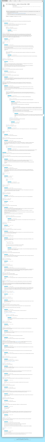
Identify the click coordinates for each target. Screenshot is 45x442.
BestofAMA (5, 1)
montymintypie (4, 397)
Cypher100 (4, 192)
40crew (3, 164)
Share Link (5, 50)
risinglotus (4, 155)
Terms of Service (23, 438)
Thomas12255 (4, 222)
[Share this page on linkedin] (10, 17)
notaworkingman (4, 228)
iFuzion (3, 349)
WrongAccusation (4, 427)
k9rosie (3, 137)
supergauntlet (10, 117)
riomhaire (4, 272)
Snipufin (3, 303)
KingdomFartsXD (4, 251)
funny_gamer (7, 314)
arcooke (14, 106)
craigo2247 (4, 417)
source (41, 16)
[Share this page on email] (14, 17)
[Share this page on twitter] (7, 17)
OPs (15, 1)
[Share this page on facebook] (6, 17)
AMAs (10, 1)
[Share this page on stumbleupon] (11, 17)
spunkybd (4, 41)
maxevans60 (4, 58)
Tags (19, 1)
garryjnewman (6, 38)
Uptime (27, 438)
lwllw (3, 204)
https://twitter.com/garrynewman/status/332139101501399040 (19, 13)
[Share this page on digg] (12, 17)
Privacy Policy (19, 438)
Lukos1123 (4, 81)
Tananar (3, 184)
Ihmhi (6, 145)
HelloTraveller (4, 234)
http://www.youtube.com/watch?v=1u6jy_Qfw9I (9, 361)
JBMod (7, 281)
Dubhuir (10, 98)
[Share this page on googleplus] (9, 17)
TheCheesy (4, 340)
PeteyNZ (3, 321)
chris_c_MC (7, 124)
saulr (6, 51)
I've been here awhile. (17, 341)
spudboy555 (4, 334)
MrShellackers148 (5, 369)
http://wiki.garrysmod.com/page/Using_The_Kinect (9, 312)
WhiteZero (4, 280)
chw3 (3, 403)
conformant (4, 410)
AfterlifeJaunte (4, 198)
